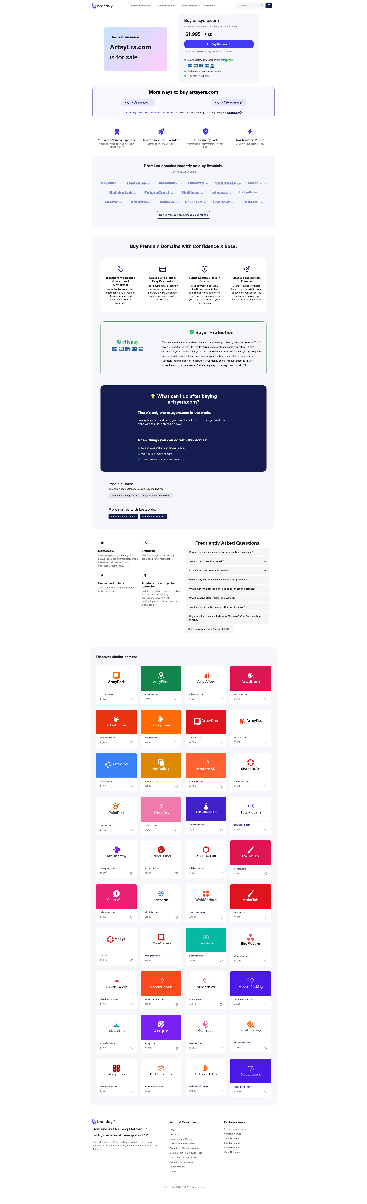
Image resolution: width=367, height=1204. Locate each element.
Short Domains (189, 5)
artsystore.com (151, 738)
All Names (209, 5)
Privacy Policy (177, 1166)
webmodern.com (197, 912)
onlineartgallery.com (198, 1086)
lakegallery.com (107, 1043)
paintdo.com (240, 869)
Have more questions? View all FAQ (209, 629)
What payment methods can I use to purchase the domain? (222, 589)
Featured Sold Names (181, 1139)
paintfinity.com (196, 956)
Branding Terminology (181, 1162)
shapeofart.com (241, 781)
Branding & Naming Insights (184, 1148)
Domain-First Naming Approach (186, 1153)
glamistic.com (195, 1043)
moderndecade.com (154, 999)
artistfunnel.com (152, 868)
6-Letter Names (232, 1147)
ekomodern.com (242, 956)
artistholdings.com (242, 1043)
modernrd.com (196, 1000)
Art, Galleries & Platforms (156, 495)
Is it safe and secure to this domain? (209, 570)
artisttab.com (240, 912)
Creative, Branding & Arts (124, 495)
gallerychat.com (107, 912)
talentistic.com (151, 912)
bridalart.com (151, 825)
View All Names (232, 1152)
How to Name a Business (183, 1143)
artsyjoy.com (106, 781)
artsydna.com (195, 737)
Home (173, 1171)
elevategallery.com (109, 999)
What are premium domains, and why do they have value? (221, 552)
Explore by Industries (235, 1129)
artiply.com (150, 1043)
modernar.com (196, 781)
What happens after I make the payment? (212, 598)
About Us (174, 1134)
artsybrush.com (241, 694)
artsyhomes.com (107, 738)
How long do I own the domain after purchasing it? (217, 607)
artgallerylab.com (197, 825)
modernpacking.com (243, 999)
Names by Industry (141, 5)
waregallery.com (152, 956)
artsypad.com (240, 737)
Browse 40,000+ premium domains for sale (183, 215)
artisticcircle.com (197, 868)
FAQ (172, 1130)
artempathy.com (107, 868)
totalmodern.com (242, 825)
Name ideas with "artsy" (123, 516)
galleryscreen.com (108, 1087)
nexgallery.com (152, 781)
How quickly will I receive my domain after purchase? (218, 579)
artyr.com (104, 955)
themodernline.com (154, 1087)
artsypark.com (106, 694)
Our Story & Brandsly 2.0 (183, 1157)
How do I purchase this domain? (207, 561)
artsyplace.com (152, 694)
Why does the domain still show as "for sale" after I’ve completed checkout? (225, 618)
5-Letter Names (232, 1143)
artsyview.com (196, 694)
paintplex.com (106, 825)
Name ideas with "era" (153, 516)
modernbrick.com (242, 1087)
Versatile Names (166, 5)
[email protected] (194, 459)
